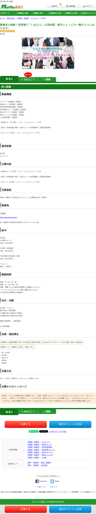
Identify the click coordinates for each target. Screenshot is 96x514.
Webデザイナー (47, 452)
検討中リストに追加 (70, 424)
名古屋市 (44, 465)
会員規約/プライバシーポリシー (58, 492)
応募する (26, 424)
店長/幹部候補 (47, 447)
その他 (44, 457)
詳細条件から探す (56, 13)
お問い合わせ (5, 492)
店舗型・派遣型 (23, 18)
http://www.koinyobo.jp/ (8, 217)
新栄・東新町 (46, 462)
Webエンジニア (47, 455)
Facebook (43, 481)
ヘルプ (81, 492)
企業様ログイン (90, 492)
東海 (29, 462)
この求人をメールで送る (58, 431)
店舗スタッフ (47, 444)
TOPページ (6, 13)
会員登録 (71, 6)
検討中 (56, 5)
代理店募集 (42, 492)
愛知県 (35, 462)
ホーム (2, 18)
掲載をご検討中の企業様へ (27, 492)
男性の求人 (11, 18)
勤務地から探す (23, 13)
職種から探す (39, 13)
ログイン (88, 6)
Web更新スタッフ (48, 450)
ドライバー (35, 18)
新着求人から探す (72, 13)
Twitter (56, 481)
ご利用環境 (74, 492)
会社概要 (14, 492)
